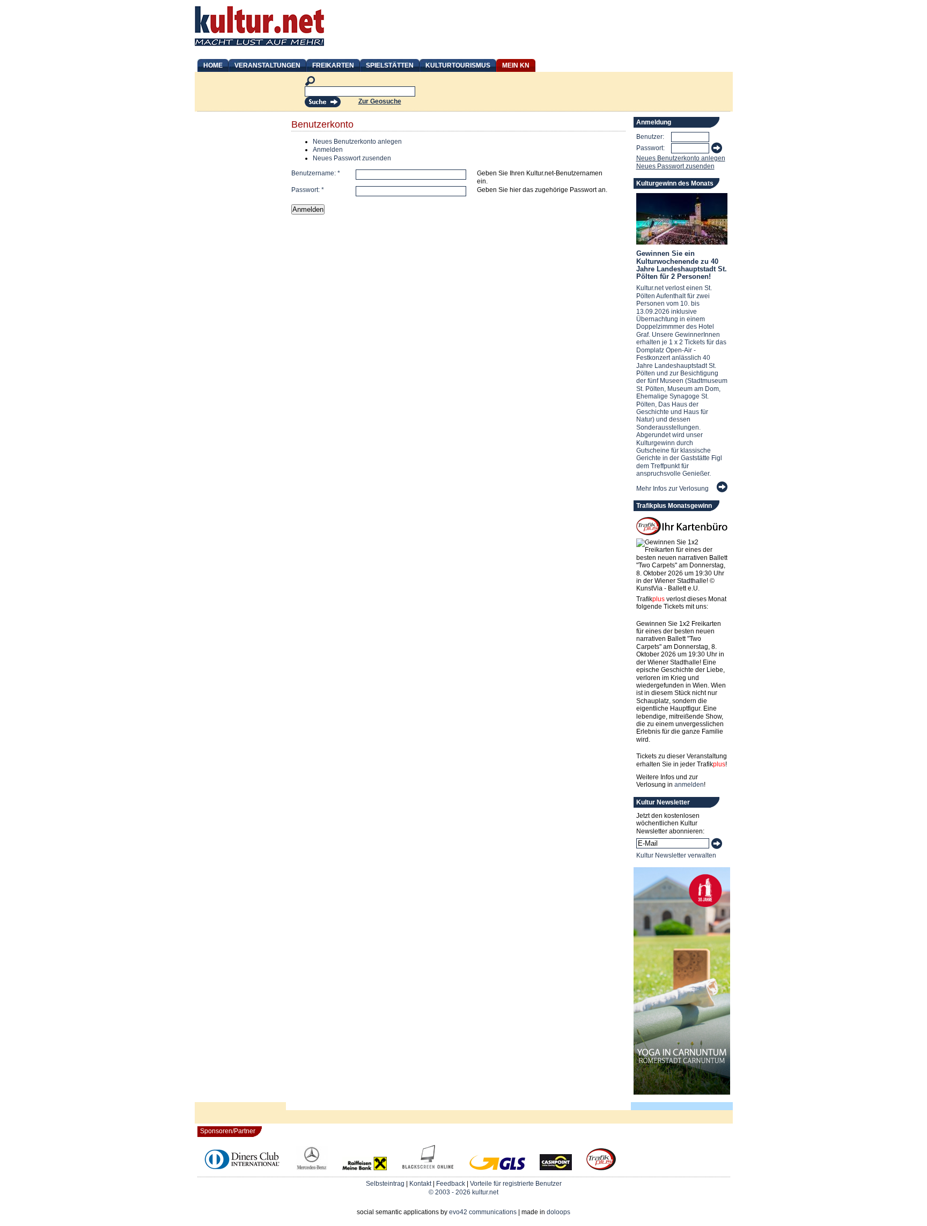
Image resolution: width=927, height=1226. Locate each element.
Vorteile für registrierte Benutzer (516, 1183)
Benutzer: (650, 137)
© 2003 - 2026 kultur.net (463, 1192)
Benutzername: (315, 173)
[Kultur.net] (259, 47)
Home (213, 65)
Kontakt (420, 1183)
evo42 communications (483, 1212)
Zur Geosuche (379, 101)
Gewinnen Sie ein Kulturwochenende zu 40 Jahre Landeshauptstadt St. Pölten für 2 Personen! (681, 264)
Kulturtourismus (457, 65)
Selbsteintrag (385, 1183)
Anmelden (328, 149)
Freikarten (333, 65)
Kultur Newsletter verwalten (676, 855)
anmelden (689, 784)
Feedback (450, 1183)
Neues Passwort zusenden (352, 158)
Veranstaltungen (267, 65)
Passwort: (307, 190)
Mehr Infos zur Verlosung (672, 488)
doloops (558, 1212)
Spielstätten (390, 65)
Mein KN (515, 65)
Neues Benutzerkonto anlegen (357, 141)
